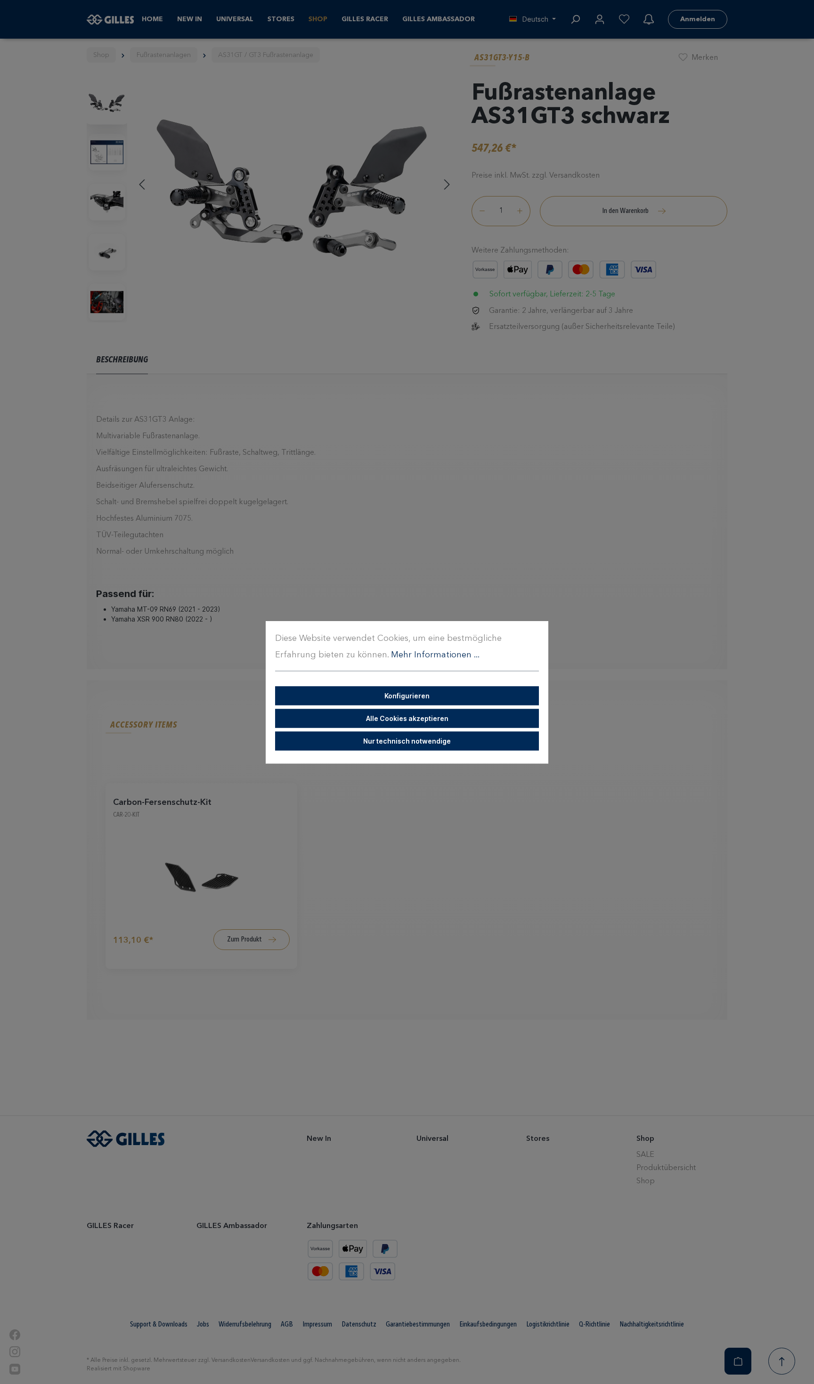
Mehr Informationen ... (435, 654)
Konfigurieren (407, 695)
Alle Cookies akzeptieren (407, 718)
